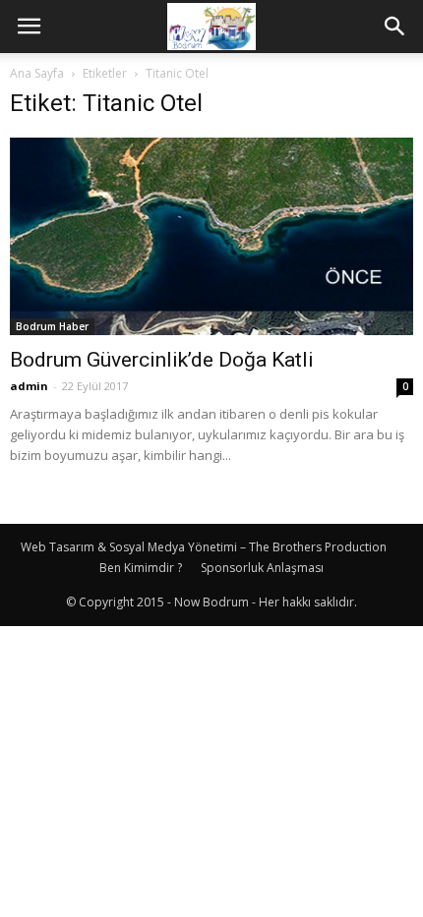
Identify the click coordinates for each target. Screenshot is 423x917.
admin (29, 385)
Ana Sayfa (37, 73)
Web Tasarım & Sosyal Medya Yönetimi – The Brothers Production (204, 547)
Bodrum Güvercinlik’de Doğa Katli (162, 360)
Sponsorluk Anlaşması (262, 567)
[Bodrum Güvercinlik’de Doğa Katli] (211, 236)
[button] (395, 26)
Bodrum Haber (52, 326)
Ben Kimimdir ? (140, 567)
